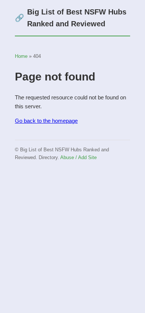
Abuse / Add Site (78, 157)
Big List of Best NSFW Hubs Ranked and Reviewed (70, 18)
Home (21, 56)
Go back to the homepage (46, 121)
